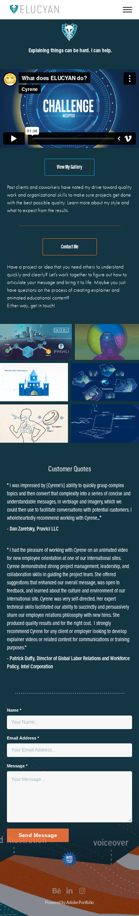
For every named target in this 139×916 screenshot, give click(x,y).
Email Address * (23, 738)
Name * (14, 710)
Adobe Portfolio (80, 902)
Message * (17, 766)
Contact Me (69, 246)
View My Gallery (69, 167)
